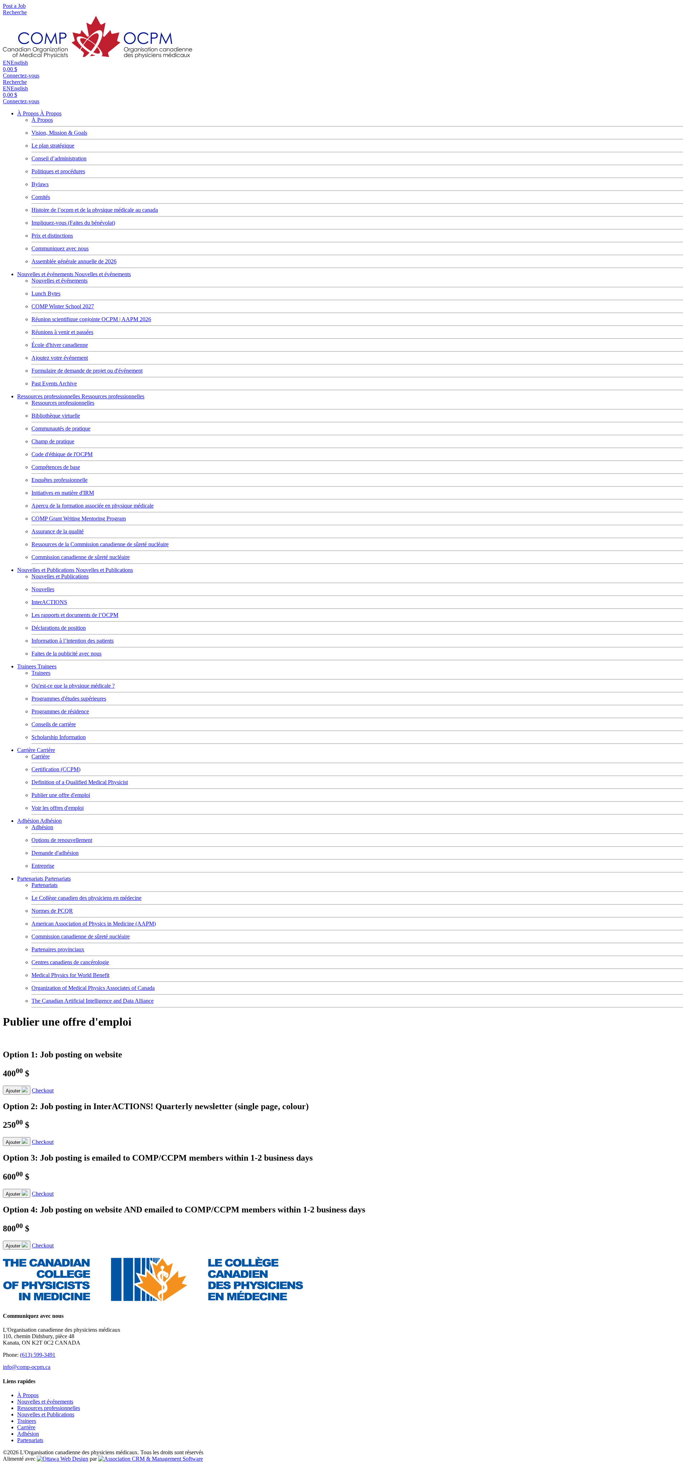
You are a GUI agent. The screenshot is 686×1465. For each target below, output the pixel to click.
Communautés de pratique (60, 428)
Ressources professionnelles (49, 396)
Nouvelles (42, 589)
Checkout (43, 1090)
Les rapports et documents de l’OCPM (74, 615)
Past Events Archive (54, 383)
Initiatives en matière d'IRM (62, 493)
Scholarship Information (58, 737)
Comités (40, 197)
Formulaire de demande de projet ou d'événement (87, 371)
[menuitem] (28, 1395)
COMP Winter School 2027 (62, 306)
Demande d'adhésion (55, 853)
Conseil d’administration (58, 158)
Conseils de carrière (53, 724)
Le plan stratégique (52, 146)
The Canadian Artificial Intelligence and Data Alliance (92, 1001)
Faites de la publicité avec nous (66, 654)
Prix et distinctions (52, 236)
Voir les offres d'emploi (57, 808)
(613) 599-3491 (37, 1355)
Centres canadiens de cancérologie (70, 962)
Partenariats (31, 879)
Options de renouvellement (61, 840)
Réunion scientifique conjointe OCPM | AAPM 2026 (91, 319)
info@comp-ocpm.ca (26, 1367)
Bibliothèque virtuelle (55, 416)
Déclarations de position (58, 628)
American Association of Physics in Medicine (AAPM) (93, 924)
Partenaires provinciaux (57, 949)
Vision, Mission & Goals (59, 133)
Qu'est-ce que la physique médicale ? (73, 686)
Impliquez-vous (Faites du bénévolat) (73, 223)
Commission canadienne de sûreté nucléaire (80, 557)
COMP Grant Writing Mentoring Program (78, 518)
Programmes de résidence (60, 711)
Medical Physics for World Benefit (70, 975)
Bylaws (40, 184)
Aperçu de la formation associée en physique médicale (92, 506)
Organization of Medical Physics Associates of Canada (93, 988)
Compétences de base (55, 467)
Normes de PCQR (52, 911)
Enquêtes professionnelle (59, 480)
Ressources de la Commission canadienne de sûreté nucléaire (100, 544)
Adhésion (28, 821)
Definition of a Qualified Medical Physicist (79, 782)
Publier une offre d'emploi (60, 795)
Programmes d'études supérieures (68, 699)
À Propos (28, 113)
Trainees (27, 666)
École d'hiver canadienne (59, 345)
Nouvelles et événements (46, 274)
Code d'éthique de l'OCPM (62, 454)
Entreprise (42, 866)
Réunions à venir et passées (62, 332)
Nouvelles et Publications (46, 570)
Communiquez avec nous (60, 248)
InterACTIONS (49, 602)
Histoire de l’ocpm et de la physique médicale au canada (94, 210)
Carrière (27, 750)
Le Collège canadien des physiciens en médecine (86, 898)
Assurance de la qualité (57, 531)
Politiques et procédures (58, 171)
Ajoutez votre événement (59, 358)
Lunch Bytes (45, 293)
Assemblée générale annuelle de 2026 (73, 261)
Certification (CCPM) (55, 769)
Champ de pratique (52, 441)
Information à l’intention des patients (72, 641)
